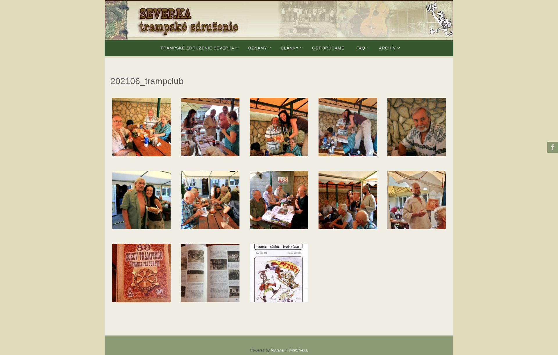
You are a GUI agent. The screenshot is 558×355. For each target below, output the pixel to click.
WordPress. (298, 350)
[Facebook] (552, 147)
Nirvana (277, 350)
